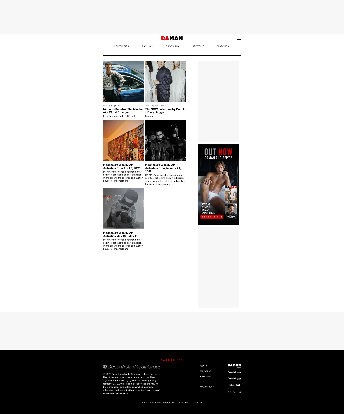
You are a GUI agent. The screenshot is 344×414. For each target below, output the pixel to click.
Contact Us (205, 371)
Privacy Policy (207, 387)
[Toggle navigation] (239, 38)
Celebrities (121, 46)
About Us (204, 366)
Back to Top (172, 360)
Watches (223, 46)
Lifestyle (198, 46)
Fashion (147, 46)
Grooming (172, 46)
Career (203, 382)
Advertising (205, 376)
